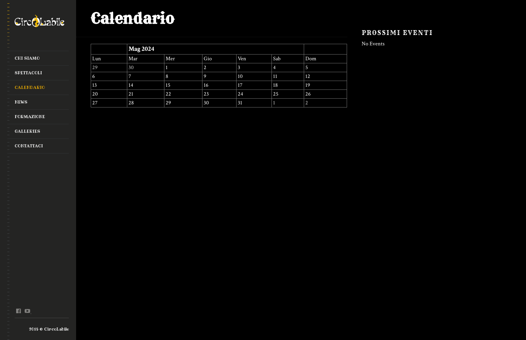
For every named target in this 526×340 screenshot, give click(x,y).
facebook (18, 311)
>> (308, 48)
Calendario (30, 87)
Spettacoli (28, 72)
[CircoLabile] (39, 22)
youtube (27, 311)
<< (95, 48)
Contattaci (29, 146)
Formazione (30, 116)
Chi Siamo (27, 58)
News (21, 102)
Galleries (27, 131)
